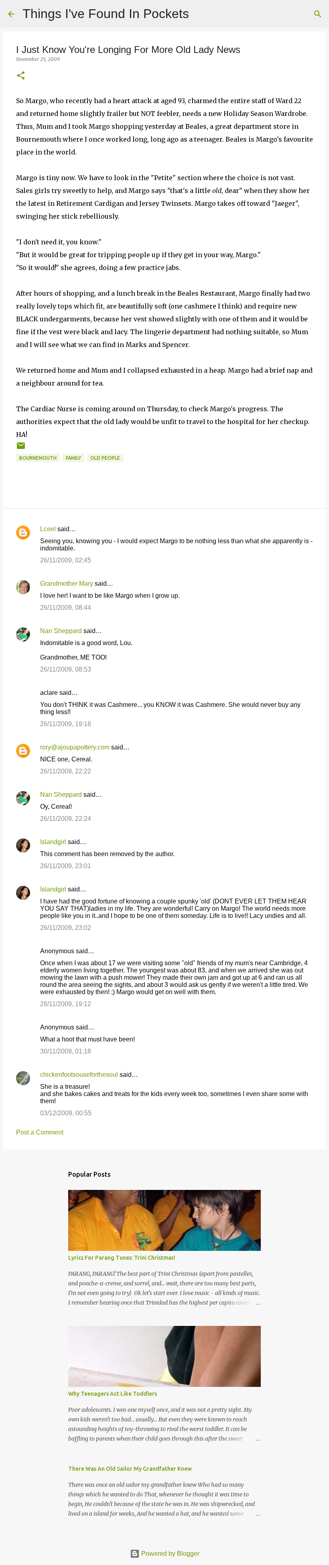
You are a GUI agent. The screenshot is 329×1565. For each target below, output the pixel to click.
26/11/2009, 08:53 (65, 669)
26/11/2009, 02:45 (65, 560)
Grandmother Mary (66, 583)
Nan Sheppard (61, 630)
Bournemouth (38, 458)
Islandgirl (53, 841)
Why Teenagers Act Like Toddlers (112, 1393)
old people (105, 458)
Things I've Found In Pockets (105, 13)
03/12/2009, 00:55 (65, 1113)
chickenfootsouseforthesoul (79, 1074)
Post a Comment (39, 1132)
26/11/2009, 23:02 (65, 927)
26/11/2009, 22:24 (65, 818)
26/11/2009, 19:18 (65, 724)
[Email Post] (21, 448)
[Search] (200, 14)
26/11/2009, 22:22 (65, 771)
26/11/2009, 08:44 (65, 607)
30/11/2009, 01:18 (65, 1051)
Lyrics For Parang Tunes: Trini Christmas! (121, 1257)
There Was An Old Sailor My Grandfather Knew (130, 1469)
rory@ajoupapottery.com (75, 747)
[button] (21, 76)
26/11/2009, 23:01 (65, 866)
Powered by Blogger (169, 1553)
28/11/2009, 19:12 (65, 1004)
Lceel (48, 529)
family (73, 458)
